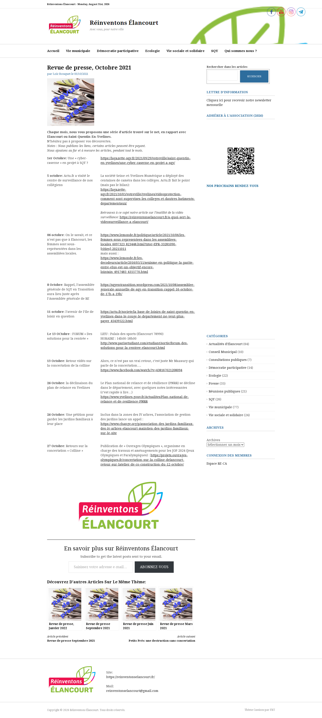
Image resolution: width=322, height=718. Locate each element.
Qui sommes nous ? (241, 51)
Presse (214, 383)
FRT (272, 709)
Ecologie (152, 51)
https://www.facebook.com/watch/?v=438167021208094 (141, 370)
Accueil (53, 51)
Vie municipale (78, 51)
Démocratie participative (118, 51)
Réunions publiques (224, 391)
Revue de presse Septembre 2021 (71, 638)
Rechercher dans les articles (227, 66)
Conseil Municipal (223, 352)
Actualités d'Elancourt (225, 344)
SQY (214, 51)
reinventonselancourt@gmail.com (132, 691)
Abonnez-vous (154, 567)
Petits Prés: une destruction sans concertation (162, 638)
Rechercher (254, 76)
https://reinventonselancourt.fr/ (130, 677)
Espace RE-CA (217, 463)
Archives (213, 440)
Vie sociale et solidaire (185, 51)
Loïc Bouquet (62, 73)
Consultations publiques (228, 360)
